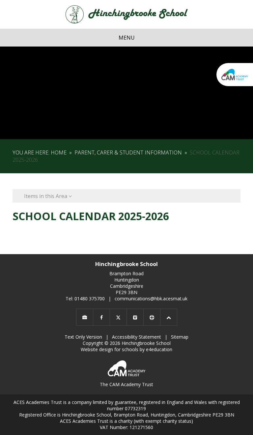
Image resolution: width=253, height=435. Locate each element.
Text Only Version (83, 337)
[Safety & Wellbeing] (152, 317)
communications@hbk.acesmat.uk (151, 298)
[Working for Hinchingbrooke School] (84, 317)
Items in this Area (46, 196)
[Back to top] (168, 317)
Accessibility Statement (136, 337)
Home (59, 152)
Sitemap (179, 337)
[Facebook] (101, 317)
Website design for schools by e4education (126, 349)
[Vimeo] (135, 317)
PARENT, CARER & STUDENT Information (128, 152)
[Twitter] (118, 317)
